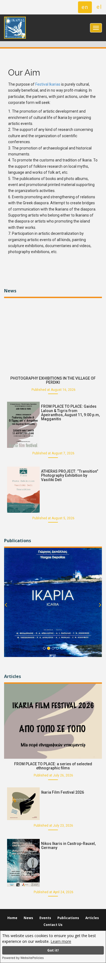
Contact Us (53, 924)
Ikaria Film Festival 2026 (62, 792)
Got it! (53, 950)
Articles (92, 918)
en (85, 7)
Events (45, 918)
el (99, 7)
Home (12, 918)
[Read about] (53, 602)
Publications (68, 918)
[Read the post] (53, 335)
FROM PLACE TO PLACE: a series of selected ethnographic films (53, 766)
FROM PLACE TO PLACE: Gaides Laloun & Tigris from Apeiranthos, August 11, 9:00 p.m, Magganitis (70, 412)
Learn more (61, 941)
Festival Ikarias (47, 84)
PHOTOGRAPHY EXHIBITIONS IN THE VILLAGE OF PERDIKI (53, 380)
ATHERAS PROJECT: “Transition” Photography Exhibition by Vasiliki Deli (69, 475)
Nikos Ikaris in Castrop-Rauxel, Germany (68, 845)
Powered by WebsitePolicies (23, 958)
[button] (6, 612)
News (28, 918)
